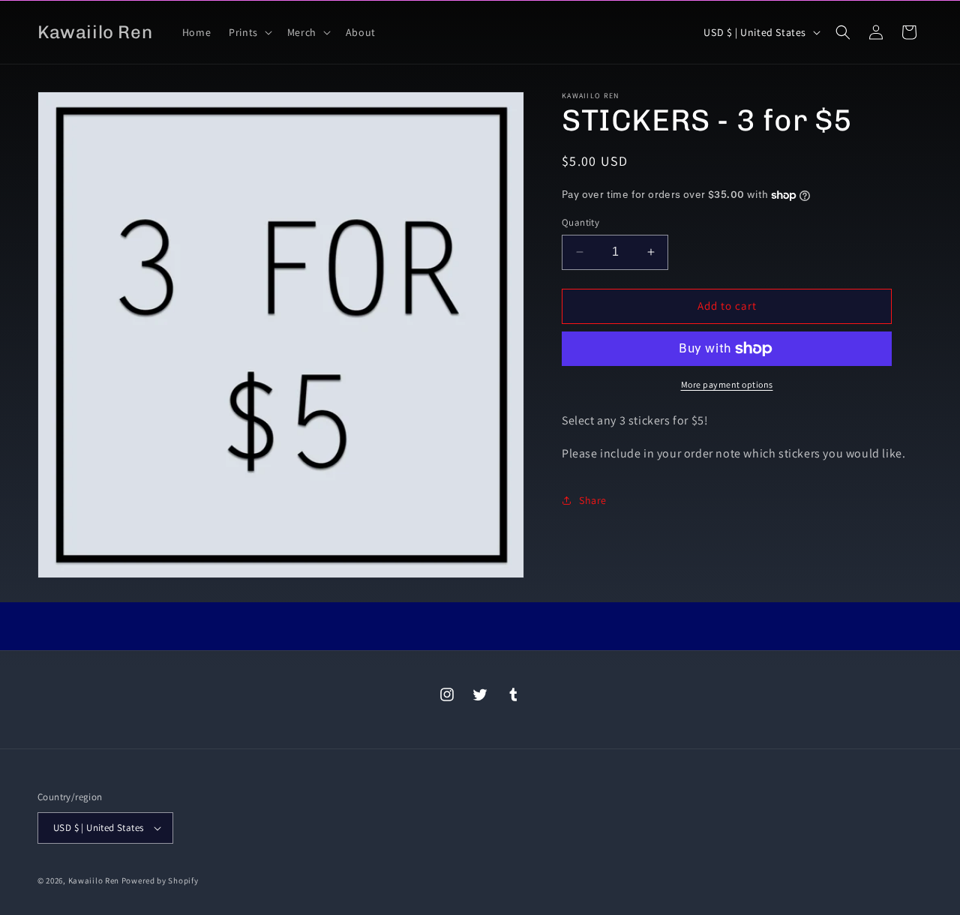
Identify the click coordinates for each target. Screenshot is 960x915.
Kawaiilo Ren (93, 880)
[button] (249, 32)
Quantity (580, 222)
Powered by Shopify (160, 880)
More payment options (727, 384)
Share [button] (593, 500)
